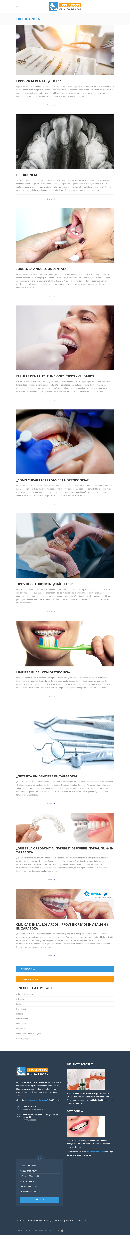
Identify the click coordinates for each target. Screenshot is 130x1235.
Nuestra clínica (23, 1230)
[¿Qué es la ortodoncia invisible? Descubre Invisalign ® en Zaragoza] (65, 828)
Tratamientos (40, 1230)
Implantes (20, 1004)
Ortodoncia (21, 999)
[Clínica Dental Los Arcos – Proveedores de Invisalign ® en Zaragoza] (65, 904)
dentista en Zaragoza (37, 1100)
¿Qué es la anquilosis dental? (41, 269)
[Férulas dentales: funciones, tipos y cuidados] (65, 337)
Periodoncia (21, 1009)
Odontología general (24, 994)
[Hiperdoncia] (65, 141)
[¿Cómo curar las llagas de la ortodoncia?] (65, 441)
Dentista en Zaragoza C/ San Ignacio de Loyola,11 (40, 1116)
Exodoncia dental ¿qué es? (38, 81)
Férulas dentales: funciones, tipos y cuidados (55, 376)
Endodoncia (21, 1023)
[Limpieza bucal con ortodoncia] (65, 644)
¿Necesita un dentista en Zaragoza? (46, 776)
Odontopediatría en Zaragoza (28, 1033)
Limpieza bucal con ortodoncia (43, 672)
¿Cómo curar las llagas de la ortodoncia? (52, 480)
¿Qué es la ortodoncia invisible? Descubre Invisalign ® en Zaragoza (65, 850)
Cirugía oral (21, 1028)
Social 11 (84, 1220)
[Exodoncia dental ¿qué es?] (65, 48)
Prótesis (19, 1014)
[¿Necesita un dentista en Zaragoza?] (65, 738)
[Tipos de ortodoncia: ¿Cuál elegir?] (65, 545)
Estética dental (22, 1019)
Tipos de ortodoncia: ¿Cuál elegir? (45, 584)
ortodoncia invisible (96, 1151)
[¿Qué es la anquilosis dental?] (65, 235)
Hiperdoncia (26, 175)
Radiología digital (23, 1038)
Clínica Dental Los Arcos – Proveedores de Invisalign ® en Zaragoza (62, 926)
